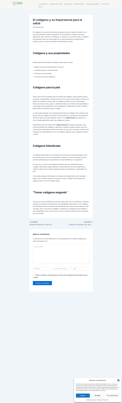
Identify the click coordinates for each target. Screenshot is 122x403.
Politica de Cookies (91, 399)
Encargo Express (92, 4)
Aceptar (82, 395)
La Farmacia (43, 4)
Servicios (68, 4)
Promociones (79, 4)
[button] (118, 380)
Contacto (105, 4)
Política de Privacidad (102, 399)
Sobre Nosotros (55, 4)
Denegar (97, 395)
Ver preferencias (112, 395)
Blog (40, 7)
